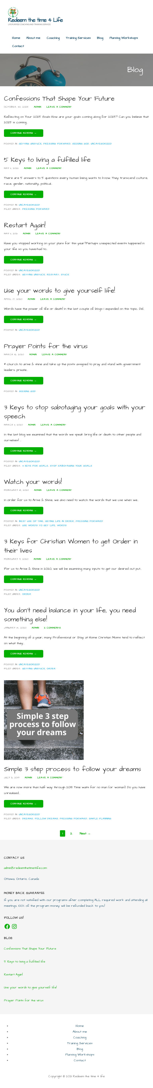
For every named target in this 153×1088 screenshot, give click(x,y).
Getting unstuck (30, 143)
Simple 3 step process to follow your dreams (72, 769)
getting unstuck (33, 274)
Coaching (53, 38)
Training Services (78, 38)
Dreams (27, 818)
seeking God (80, 143)
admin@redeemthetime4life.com (25, 868)
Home (16, 38)
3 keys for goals (35, 466)
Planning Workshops (124, 38)
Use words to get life (38, 525)
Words (62, 525)
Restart (53, 274)
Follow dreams (46, 818)
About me (33, 38)
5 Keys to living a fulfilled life (47, 159)
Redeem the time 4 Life (35, 20)
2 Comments (52, 627)
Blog (100, 38)
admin (37, 107)
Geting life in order (59, 521)
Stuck (65, 274)
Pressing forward (57, 143)
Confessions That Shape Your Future (59, 98)
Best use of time (31, 521)
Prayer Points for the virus (46, 346)
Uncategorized (101, 143)
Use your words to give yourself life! (59, 290)
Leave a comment (59, 107)
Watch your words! (33, 481)
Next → (85, 833)
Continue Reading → (24, 132)
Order (26, 594)
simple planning (100, 818)
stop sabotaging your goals (71, 466)
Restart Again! (24, 225)
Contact (18, 46)
